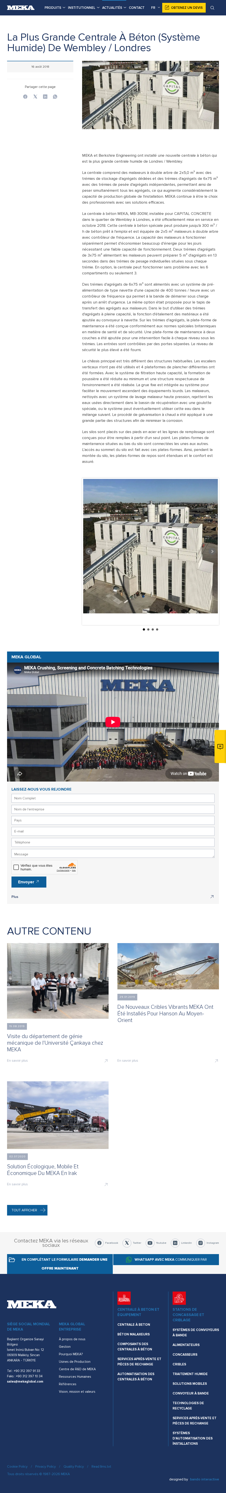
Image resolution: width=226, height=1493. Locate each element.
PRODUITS (53, 8)
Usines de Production (74, 1362)
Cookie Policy (17, 1466)
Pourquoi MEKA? (71, 1354)
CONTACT (137, 8)
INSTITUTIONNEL (81, 8)
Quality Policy (74, 1466)
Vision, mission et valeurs (77, 1392)
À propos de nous (72, 1339)
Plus (14, 897)
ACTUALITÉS (112, 8)
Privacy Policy (45, 1466)
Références (67, 1384)
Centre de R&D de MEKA (77, 1369)
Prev (88, 551)
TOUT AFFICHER (24, 1210)
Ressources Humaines (75, 1377)
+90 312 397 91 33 (27, 1371)
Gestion (65, 1347)
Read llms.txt (101, 1466)
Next (212, 551)
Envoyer (26, 882)
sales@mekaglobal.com (25, 1381)
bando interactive (204, 1479)
